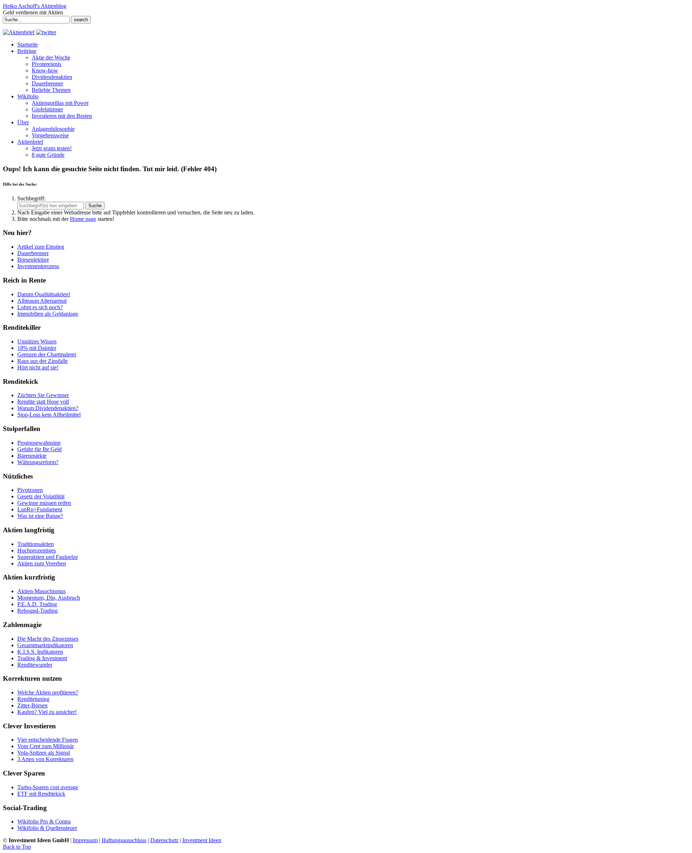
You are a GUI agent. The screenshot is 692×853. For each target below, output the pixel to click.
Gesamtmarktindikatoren (45, 645)
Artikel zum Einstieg (40, 247)
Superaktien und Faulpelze (47, 557)
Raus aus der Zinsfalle (42, 361)
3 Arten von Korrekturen (45, 759)
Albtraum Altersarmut (42, 301)
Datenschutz (164, 840)
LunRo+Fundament (39, 509)
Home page (83, 219)
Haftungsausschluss (124, 840)
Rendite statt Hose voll (43, 402)
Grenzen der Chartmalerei (46, 354)
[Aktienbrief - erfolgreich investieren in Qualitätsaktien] (19, 32)
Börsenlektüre (33, 260)
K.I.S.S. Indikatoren (40, 652)
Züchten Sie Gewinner (43, 395)
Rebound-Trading (37, 611)
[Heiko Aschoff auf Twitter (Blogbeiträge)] (46, 32)
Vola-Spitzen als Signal (43, 753)
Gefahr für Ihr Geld (39, 449)
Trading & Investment (42, 658)
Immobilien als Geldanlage (47, 314)
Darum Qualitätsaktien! (43, 294)
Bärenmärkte (31, 456)
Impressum (85, 840)
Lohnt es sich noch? (40, 307)
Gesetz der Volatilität (41, 496)
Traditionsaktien (35, 544)
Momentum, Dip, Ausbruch (48, 598)
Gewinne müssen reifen (44, 503)
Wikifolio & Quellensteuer (47, 828)
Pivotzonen (30, 490)
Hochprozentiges (36, 550)
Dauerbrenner (33, 253)
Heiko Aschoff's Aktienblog (34, 6)
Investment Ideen (201, 840)
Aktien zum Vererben (41, 563)
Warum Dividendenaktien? (47, 408)
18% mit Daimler (36, 348)
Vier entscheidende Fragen (47, 740)
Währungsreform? (37, 462)
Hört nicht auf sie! (37, 367)
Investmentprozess (38, 266)
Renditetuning (33, 699)
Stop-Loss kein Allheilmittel (49, 415)
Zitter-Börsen (32, 705)
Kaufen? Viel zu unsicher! (47, 712)
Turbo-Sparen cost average (47, 787)
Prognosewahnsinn (39, 443)
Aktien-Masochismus (41, 591)
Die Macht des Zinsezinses (47, 639)
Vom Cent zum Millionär (45, 746)
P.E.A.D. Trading (37, 604)
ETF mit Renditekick (41, 794)
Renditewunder (34, 665)
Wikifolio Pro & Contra (44, 821)
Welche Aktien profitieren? (47, 692)
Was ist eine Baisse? (40, 516)
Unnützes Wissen (37, 341)
